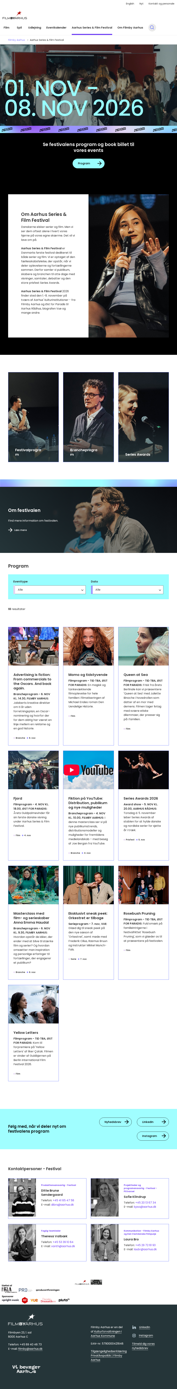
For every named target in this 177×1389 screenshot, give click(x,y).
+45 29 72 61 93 (145, 1245)
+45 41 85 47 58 (63, 1200)
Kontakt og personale (161, 3)
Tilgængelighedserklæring (109, 1351)
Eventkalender (56, 28)
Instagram (149, 1136)
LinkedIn (147, 1122)
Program (84, 163)
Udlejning (34, 28)
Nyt (141, 3)
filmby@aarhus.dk (30, 1349)
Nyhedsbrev (113, 1122)
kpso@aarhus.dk (145, 1207)
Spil (19, 28)
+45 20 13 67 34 (145, 1203)
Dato (94, 582)
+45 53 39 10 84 (63, 1242)
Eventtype (20, 582)
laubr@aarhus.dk (145, 1249)
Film (6, 28)
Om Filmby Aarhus (130, 28)
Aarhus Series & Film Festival (92, 28)
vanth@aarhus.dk (63, 1246)
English (130, 3)
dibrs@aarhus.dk (62, 1205)
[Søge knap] (152, 27)
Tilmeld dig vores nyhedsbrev (143, 1346)
